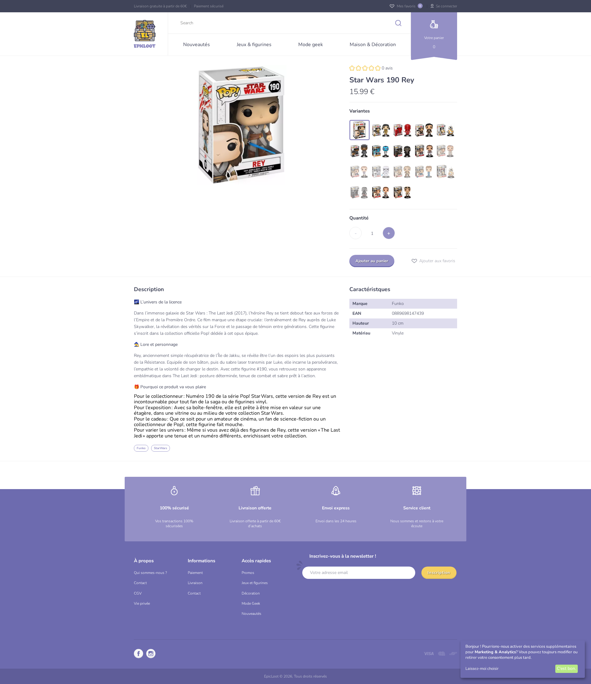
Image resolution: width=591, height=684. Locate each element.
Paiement (195, 572)
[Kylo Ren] (359, 192)
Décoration (251, 593)
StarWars (160, 448)
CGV (138, 593)
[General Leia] (359, 171)
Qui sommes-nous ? (150, 572)
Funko (141, 448)
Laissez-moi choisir (482, 668)
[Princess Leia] (424, 171)
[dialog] (522, 659)
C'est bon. (566, 668)
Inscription (439, 572)
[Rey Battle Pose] (381, 192)
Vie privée (142, 603)
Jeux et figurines (255, 582)
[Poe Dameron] (424, 130)
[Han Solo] (402, 171)
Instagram (150, 653)
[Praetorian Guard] (402, 130)
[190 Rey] (359, 130)
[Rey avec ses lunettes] (402, 192)
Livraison (195, 582)
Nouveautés (251, 613)
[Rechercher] (400, 23)
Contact (140, 582)
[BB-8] (446, 130)
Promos (248, 572)
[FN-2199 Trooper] (381, 171)
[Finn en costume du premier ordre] (359, 151)
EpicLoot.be (144, 34)
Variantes (359, 111)
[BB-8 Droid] (446, 171)
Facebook (138, 653)
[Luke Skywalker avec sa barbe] (446, 151)
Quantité (358, 218)
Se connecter (446, 6)
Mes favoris (408, 6)
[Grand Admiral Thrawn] (381, 151)
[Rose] (381, 130)
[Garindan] (402, 151)
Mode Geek (251, 603)
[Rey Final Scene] (424, 151)
